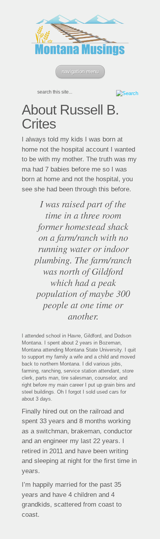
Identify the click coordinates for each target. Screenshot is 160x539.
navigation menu (80, 71)
